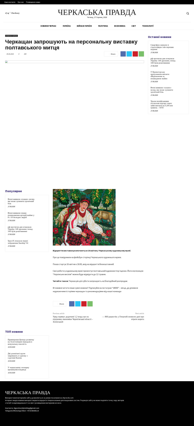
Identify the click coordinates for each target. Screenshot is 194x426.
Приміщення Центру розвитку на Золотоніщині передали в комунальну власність (21, 342)
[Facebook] (172, 13)
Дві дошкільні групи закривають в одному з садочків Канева (18, 355)
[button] (187, 13)
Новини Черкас (11, 36)
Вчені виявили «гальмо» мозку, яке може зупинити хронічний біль (21, 201)
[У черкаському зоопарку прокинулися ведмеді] (41, 371)
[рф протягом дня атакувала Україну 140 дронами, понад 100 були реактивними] (41, 230)
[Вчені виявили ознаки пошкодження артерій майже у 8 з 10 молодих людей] (41, 216)
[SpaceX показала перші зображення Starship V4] (41, 244)
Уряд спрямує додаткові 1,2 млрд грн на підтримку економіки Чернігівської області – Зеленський (73, 319)
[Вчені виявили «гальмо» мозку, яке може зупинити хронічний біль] (41, 203)
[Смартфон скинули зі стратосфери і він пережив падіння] (181, 48)
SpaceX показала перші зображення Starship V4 (18, 242)
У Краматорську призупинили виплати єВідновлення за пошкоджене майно (160, 75)
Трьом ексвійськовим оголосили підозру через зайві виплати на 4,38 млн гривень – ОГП (162, 104)
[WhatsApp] (141, 54)
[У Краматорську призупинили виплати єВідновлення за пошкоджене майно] (181, 75)
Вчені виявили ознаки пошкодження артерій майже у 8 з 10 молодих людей (21, 215)
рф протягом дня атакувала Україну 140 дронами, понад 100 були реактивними (20, 229)
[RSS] (177, 13)
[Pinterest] (135, 54)
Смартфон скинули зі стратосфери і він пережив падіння (162, 47)
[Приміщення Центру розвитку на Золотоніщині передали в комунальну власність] (41, 343)
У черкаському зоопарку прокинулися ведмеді (18, 368)
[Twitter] (182, 13)
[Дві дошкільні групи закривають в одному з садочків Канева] (41, 357)
